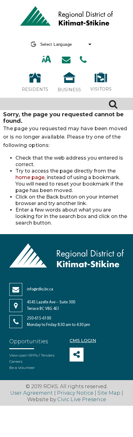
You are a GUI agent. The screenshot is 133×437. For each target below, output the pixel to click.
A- (53, 59)
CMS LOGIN (83, 340)
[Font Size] (46, 60)
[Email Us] (66, 59)
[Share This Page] (77, 355)
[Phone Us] (83, 59)
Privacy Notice (75, 393)
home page (30, 177)
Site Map (108, 393)
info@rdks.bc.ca (40, 289)
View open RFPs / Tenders (31, 355)
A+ (39, 59)
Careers (15, 361)
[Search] (113, 104)
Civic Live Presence (81, 399)
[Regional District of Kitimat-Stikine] (66, 16)
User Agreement (31, 393)
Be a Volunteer (22, 367)
